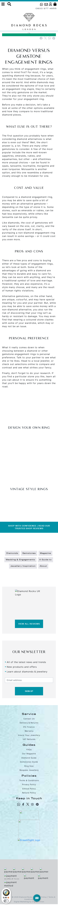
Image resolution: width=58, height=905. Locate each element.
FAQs (29, 749)
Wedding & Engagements (20, 560)
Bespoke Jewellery (29, 770)
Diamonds (12, 553)
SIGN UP (29, 691)
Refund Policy (29, 793)
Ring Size (29, 766)
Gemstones (29, 553)
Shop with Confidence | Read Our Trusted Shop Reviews (29, 527)
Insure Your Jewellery (29, 735)
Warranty (29, 731)
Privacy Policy (29, 784)
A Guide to (45, 560)
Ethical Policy (29, 789)
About (43, 566)
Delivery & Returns (29, 723)
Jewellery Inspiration (22, 566)
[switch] (6, 900)
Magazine (45, 553)
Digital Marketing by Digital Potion (29, 902)
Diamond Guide (29, 758)
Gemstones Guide (29, 762)
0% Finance (29, 727)
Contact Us (29, 719)
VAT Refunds (29, 739)
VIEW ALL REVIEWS (29, 624)
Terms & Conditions (29, 780)
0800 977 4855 (46, 8)
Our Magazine (29, 753)
